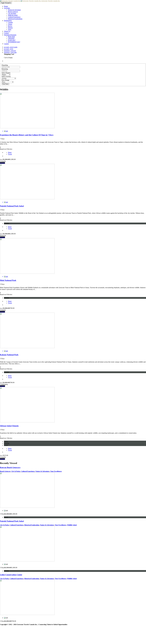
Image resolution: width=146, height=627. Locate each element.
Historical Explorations (15, 19)
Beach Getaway (13, 11)
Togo (9, 29)
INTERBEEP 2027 (14, 42)
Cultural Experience (14, 17)
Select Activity (6, 76)
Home (6, 6)
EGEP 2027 (11, 40)
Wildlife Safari (72, 525)
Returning (5, 69)
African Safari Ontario (9, 426)
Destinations (8, 20)
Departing (5, 65)
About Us (7, 31)
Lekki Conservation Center (11, 575)
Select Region (6, 73)
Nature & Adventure (14, 10)
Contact (6, 33)
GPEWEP (11, 38)
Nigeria (10, 28)
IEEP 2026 (11, 36)
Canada (10, 22)
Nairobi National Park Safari (12, 206)
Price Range (5, 80)
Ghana (10, 24)
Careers (6, 44)
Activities (7, 8)
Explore (2, 163)
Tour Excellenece (56, 471)
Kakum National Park (9, 355)
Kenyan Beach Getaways (10, 467)
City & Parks (12, 13)
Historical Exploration (31, 525)
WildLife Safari (13, 15)
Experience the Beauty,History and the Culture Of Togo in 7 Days (26, 135)
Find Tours (5, 84)
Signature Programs (10, 35)
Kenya (10, 26)
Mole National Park (8, 280)
